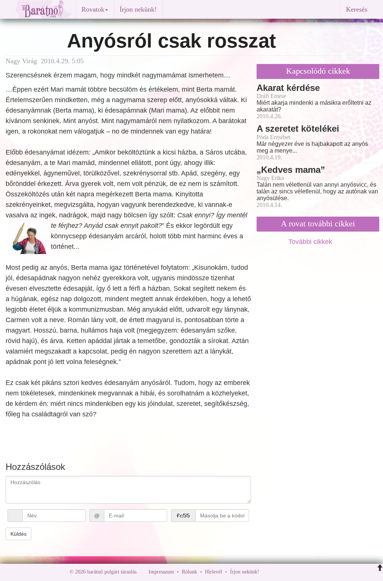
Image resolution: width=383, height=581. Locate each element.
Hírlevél (213, 572)
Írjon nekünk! (138, 9)
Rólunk (189, 572)
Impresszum (161, 572)
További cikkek (311, 241)
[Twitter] (291, 572)
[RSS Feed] (302, 572)
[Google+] (279, 572)
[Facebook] (267, 572)
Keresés (356, 9)
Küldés (18, 534)
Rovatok (93, 9)
